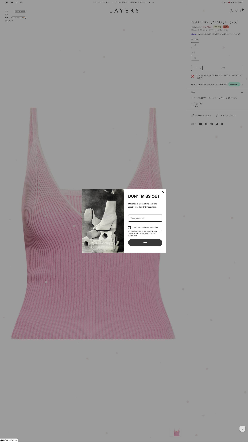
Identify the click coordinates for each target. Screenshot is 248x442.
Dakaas (14, 440)
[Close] (163, 192)
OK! (145, 242)
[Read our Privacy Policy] (160, 231)
